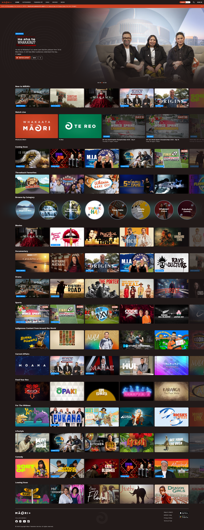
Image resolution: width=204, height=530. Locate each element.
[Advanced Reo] (71, 210)
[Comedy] (187, 210)
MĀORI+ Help (168, 515)
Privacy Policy (62, 6)
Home (17, 2)
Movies (55, 2)
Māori (187, 2)
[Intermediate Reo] (48, 210)
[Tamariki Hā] (95, 210)
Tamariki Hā (38, 2)
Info (18, 56)
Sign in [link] (199, 2)
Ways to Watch (168, 512)
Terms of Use (52, 6)
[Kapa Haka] (118, 210)
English (183, 2)
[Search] (194, 2)
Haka (47, 2)
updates (11, 6)
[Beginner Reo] (25, 210)
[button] (7, 209)
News (63, 2)
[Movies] (141, 210)
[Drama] (164, 210)
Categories (26, 2)
